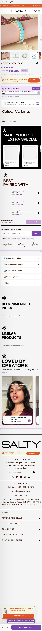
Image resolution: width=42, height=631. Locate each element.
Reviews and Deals (12, 518)
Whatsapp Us (21, 495)
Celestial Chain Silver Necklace (18, 191)
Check (36, 233)
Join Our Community (13, 523)
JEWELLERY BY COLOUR (13, 534)
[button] (7, 67)
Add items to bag (33, 222)
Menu (5, 512)
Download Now (33, 80)
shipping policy (29, 238)
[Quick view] (29, 420)
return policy (18, 238)
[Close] (33, 608)
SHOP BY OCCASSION (12, 540)
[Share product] (37, 63)
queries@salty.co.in (21, 491)
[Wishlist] (35, 10)
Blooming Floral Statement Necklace (20, 211)
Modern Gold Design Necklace (18, 201)
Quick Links (8, 529)
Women (8, 11)
